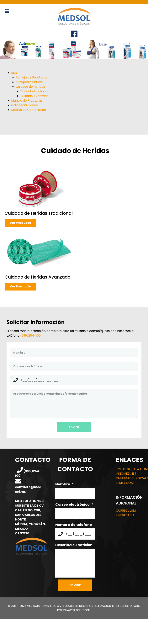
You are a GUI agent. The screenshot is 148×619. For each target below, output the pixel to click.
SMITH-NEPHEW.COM (132, 469)
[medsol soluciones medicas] (74, 16)
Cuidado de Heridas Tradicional (39, 213)
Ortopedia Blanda (29, 82)
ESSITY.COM (125, 483)
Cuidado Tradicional (35, 91)
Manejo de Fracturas (31, 77)
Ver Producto (20, 223)
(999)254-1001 (31, 335)
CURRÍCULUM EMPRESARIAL (126, 512)
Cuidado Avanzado (34, 96)
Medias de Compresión (28, 110)
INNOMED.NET (126, 473)
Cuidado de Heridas (30, 86)
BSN (14, 73)
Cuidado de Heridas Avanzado (37, 277)
